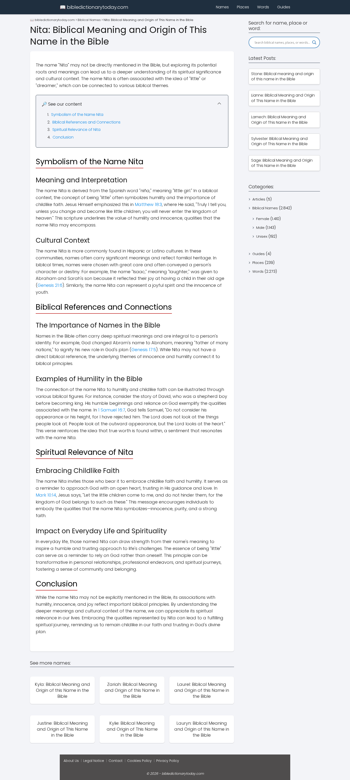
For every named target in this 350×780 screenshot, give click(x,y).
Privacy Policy (167, 760)
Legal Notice (93, 760)
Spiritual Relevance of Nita (76, 129)
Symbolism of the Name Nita (77, 114)
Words (263, 7)
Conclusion (63, 137)
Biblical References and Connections (86, 122)
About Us (71, 760)
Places (243, 7)
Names (222, 7)
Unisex (261, 236)
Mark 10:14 (46, 495)
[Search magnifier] (314, 42)
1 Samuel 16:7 (111, 410)
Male (260, 227)
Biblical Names (265, 207)
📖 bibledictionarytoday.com (94, 7)
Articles (258, 199)
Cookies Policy (139, 760)
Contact (116, 760)
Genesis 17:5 (143, 350)
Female (262, 218)
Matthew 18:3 (148, 204)
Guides (283, 7)
